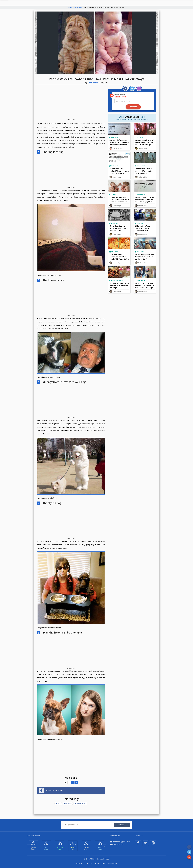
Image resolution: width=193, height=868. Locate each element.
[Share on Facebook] (189, 847)
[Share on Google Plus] (189, 857)
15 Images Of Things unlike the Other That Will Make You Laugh (119, 285)
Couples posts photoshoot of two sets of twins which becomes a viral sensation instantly (119, 200)
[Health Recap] (73, 845)
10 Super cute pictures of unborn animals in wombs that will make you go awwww (144, 143)
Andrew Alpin (117, 177)
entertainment (81, 804)
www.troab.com (118, 844)
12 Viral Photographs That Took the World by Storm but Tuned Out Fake (144, 256)
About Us (79, 863)
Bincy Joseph (92, 82)
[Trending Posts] (59, 845)
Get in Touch (115, 836)
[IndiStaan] (33, 845)
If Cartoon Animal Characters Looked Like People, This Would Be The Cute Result (119, 257)
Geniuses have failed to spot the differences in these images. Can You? (143, 171)
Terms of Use (112, 863)
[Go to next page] (72, 782)
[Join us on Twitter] (146, 843)
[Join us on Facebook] (138, 843)
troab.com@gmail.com (121, 842)
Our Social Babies (33, 836)
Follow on (139, 836)
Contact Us (89, 863)
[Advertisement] (71, 103)
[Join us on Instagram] (153, 843)
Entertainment (77, 7)
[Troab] (46, 845)
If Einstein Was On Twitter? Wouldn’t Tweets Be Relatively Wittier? (119, 171)
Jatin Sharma (142, 148)
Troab (107, 859)
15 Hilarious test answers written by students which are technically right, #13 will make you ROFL (144, 200)
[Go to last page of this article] (76, 782)
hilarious (69, 804)
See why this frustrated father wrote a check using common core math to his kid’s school (119, 143)
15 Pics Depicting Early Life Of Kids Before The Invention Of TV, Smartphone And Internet (118, 229)
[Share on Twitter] (189, 852)
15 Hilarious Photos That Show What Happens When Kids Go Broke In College (144, 285)
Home (70, 7)
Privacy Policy (100, 863)
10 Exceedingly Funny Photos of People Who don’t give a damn (143, 228)
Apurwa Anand (117, 148)
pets (59, 804)
